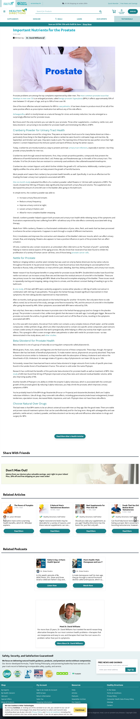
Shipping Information (44, 702)
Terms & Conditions (53, 712)
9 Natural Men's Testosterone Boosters (59, 506)
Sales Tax (40, 699)
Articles (74, 693)
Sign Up (131, 669)
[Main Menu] (4, 11)
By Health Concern (8, 693)
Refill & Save (41, 693)
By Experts (5, 690)
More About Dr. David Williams (70, 643)
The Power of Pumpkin (23, 505)
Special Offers (6, 699)
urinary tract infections (78, 148)
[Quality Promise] (49, 674)
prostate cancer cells (80, 252)
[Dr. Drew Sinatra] (37, 571)
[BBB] (28, 674)
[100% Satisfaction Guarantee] (17, 674)
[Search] (100, 11)
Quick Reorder (113, 3)
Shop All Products (7, 702)
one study (19, 289)
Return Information (44, 696)
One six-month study (21, 182)
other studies (50, 335)
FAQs (73, 690)
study (15, 374)
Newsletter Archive (79, 699)
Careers (110, 705)
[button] (132, 11)
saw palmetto (64, 106)
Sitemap (110, 702)
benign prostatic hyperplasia (70, 98)
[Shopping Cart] (114, 11)
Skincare (4, 696)
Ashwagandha (19, 114)
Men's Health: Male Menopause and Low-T (92, 561)
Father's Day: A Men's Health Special (56, 561)
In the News (111, 690)
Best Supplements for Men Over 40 (95, 506)
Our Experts (76, 702)
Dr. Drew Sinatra (46, 571)
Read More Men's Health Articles (70, 436)
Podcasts (75, 696)
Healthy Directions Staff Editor (54, 517)
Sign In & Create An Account (47, 690)
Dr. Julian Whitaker (14, 517)
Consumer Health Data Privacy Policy (120, 699)
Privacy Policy (37, 712)
